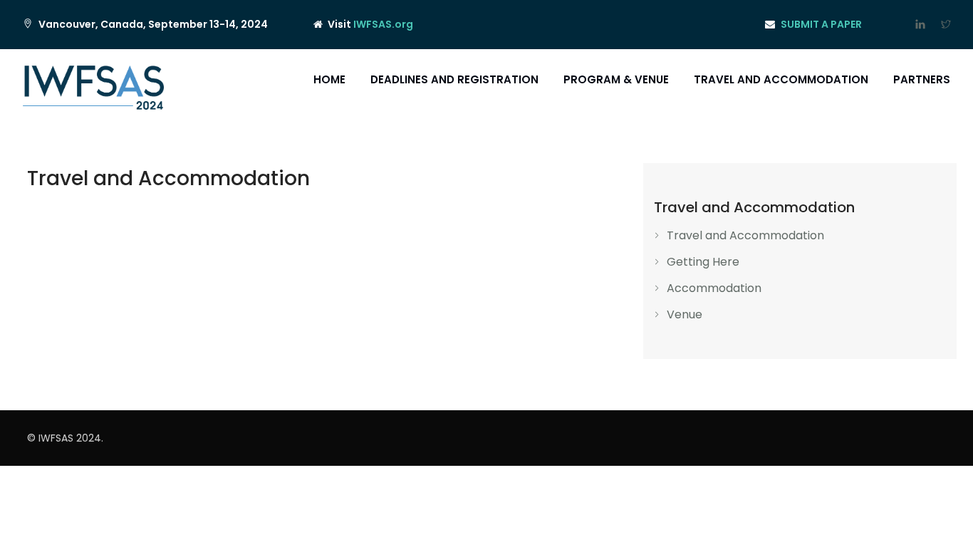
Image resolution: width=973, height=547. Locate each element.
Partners (921, 79)
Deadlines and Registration (454, 79)
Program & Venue (616, 79)
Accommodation (714, 288)
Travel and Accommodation (781, 79)
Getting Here (703, 262)
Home (329, 79)
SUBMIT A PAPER (821, 24)
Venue (684, 314)
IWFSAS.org (383, 24)
